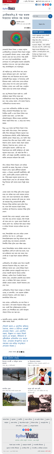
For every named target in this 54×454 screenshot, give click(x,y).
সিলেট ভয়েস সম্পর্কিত (14, 445)
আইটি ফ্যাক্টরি (48, 451)
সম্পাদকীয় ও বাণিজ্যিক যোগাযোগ (39, 448)
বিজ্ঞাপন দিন (42, 24)
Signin (39, 4)
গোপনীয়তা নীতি (25, 448)
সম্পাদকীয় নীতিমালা (38, 445)
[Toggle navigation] (49, 8)
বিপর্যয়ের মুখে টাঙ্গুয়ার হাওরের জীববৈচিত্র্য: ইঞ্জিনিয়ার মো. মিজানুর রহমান (40, 56)
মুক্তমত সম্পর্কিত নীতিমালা (13, 448)
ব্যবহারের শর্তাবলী (27, 445)
